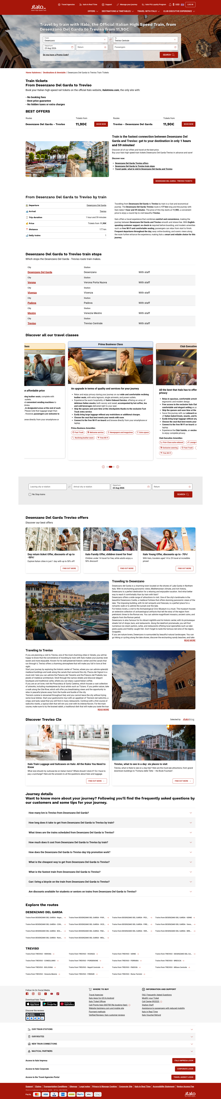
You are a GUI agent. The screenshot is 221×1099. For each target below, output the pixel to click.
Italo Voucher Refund (151, 1015)
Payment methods (97, 1011)
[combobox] (74, 40)
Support (29, 1086)
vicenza (32, 292)
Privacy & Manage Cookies (104, 1086)
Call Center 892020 (151, 1001)
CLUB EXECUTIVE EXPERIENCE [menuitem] (177, 11)
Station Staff (148, 1005)
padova (32, 302)
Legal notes (84, 1086)
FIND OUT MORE (70, 569)
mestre (32, 313)
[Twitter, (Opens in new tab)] (45, 993)
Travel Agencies (96, 995)
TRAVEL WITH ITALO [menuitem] (147, 11)
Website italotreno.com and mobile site (106, 1008)
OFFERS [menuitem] (91, 11)
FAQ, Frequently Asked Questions (157, 995)
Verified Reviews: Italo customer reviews (107, 1015)
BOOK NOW (102, 124)
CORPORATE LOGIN (186, 1069)
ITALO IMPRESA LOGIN (184, 1061)
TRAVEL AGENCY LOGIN (184, 1077)
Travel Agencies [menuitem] (68, 4)
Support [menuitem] (108, 4)
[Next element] (117, 466)
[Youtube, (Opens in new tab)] (51, 993)
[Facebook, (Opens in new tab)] (27, 993)
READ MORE (189, 640)
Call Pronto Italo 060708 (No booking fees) (108, 1005)
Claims (38, 1086)
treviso (32, 323)
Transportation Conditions (55, 1086)
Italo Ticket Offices (97, 1001)
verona (32, 282)
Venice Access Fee (185, 1086)
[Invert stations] (110, 39)
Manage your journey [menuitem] (128, 4)
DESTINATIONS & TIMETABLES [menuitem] (116, 11)
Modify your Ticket (150, 998)
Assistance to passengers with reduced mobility (163, 1008)
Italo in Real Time (150, 1011)
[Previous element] (103, 466)
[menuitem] (170, 4)
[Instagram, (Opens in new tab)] (33, 993)
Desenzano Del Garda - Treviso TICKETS (174, 181)
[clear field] (104, 39)
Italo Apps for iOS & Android (101, 998)
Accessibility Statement (163, 1086)
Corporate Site (125, 1086)
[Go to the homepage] (39, 8)
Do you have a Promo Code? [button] (56, 55)
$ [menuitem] (176, 4)
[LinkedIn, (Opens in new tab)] (39, 993)
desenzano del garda (40, 272)
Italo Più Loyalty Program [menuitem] (155, 4)
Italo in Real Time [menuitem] (90, 4)
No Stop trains (38, 494)
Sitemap (73, 1086)
